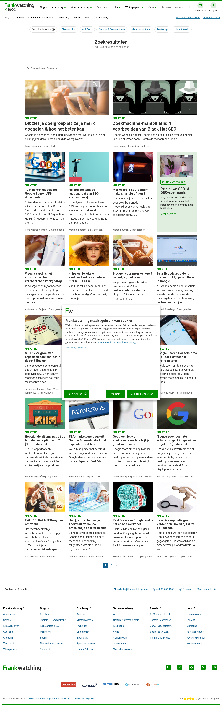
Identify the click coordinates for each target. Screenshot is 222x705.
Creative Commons (36, 698)
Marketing (64, 17)
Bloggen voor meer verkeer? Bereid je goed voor (133, 275)
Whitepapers (133, 7)
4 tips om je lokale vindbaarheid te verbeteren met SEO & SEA (87, 277)
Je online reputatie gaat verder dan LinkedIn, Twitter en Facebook (176, 524)
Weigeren (115, 393)
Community (102, 17)
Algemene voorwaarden (58, 698)
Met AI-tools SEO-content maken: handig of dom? (130, 191)
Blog (42, 7)
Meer (151, 7)
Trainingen (82, 625)
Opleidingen (83, 631)
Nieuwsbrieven (11, 625)
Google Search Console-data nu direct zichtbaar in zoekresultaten (177, 356)
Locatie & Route (85, 649)
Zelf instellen (75, 393)
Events (101, 7)
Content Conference (160, 620)
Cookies (76, 698)
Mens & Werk (181, 29)
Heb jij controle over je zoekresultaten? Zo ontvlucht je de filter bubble (87, 524)
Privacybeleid (88, 698)
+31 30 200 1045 (165, 589)
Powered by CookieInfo (75, 347)
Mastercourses (85, 620)
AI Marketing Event (160, 614)
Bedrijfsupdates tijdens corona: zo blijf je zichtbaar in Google (175, 277)
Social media (120, 637)
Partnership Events (160, 637)
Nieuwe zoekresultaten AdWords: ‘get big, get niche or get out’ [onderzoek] (176, 440)
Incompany (82, 637)
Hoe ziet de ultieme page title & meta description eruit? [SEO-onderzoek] (45, 440)
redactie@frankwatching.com (132, 589)
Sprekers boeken (86, 643)
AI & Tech (19, 17)
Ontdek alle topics (42, 29)
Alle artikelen (68, 29)
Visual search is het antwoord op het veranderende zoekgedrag (43, 277)
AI (114, 614)
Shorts (88, 17)
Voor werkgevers (196, 631)
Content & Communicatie (41, 17)
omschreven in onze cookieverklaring (116, 342)
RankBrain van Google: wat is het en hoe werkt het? (133, 522)
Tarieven (187, 589)
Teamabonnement (122, 649)
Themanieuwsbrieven (188, 17)
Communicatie (194, 614)
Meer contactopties (207, 589)
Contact (7, 620)
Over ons (8, 631)
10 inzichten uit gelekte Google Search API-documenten (41, 193)
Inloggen (213, 10)
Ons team (8, 637)
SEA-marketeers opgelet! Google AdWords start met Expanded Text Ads (87, 440)
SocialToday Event (159, 631)
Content (191, 620)
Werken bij (8, 643)
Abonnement (120, 643)
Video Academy (80, 7)
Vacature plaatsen (196, 637)
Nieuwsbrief (200, 10)
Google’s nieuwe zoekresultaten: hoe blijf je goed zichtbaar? (131, 440)
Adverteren (9, 614)
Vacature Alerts (195, 643)
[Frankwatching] (19, 5)
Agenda (81, 614)
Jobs (115, 7)
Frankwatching (12, 608)
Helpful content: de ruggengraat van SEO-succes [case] (84, 193)
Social (77, 17)
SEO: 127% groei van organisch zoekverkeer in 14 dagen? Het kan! (44, 356)
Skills (116, 631)
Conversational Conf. (161, 625)
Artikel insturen (211, 17)
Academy (57, 7)
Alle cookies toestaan (142, 393)
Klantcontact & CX (141, 29)
